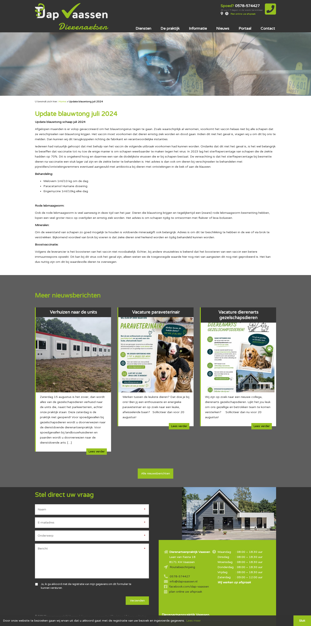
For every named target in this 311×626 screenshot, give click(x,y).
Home (62, 101)
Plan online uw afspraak (243, 14)
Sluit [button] (302, 620)
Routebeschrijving (182, 567)
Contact (268, 28)
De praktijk (170, 28)
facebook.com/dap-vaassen (189, 586)
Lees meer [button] (193, 620)
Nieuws (222, 28)
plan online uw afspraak (185, 591)
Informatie (198, 28)
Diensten (143, 28)
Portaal (245, 28)
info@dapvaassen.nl (183, 581)
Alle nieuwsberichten (155, 473)
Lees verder (96, 451)
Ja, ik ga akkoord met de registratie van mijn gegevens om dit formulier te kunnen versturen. (86, 586)
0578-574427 (180, 576)
